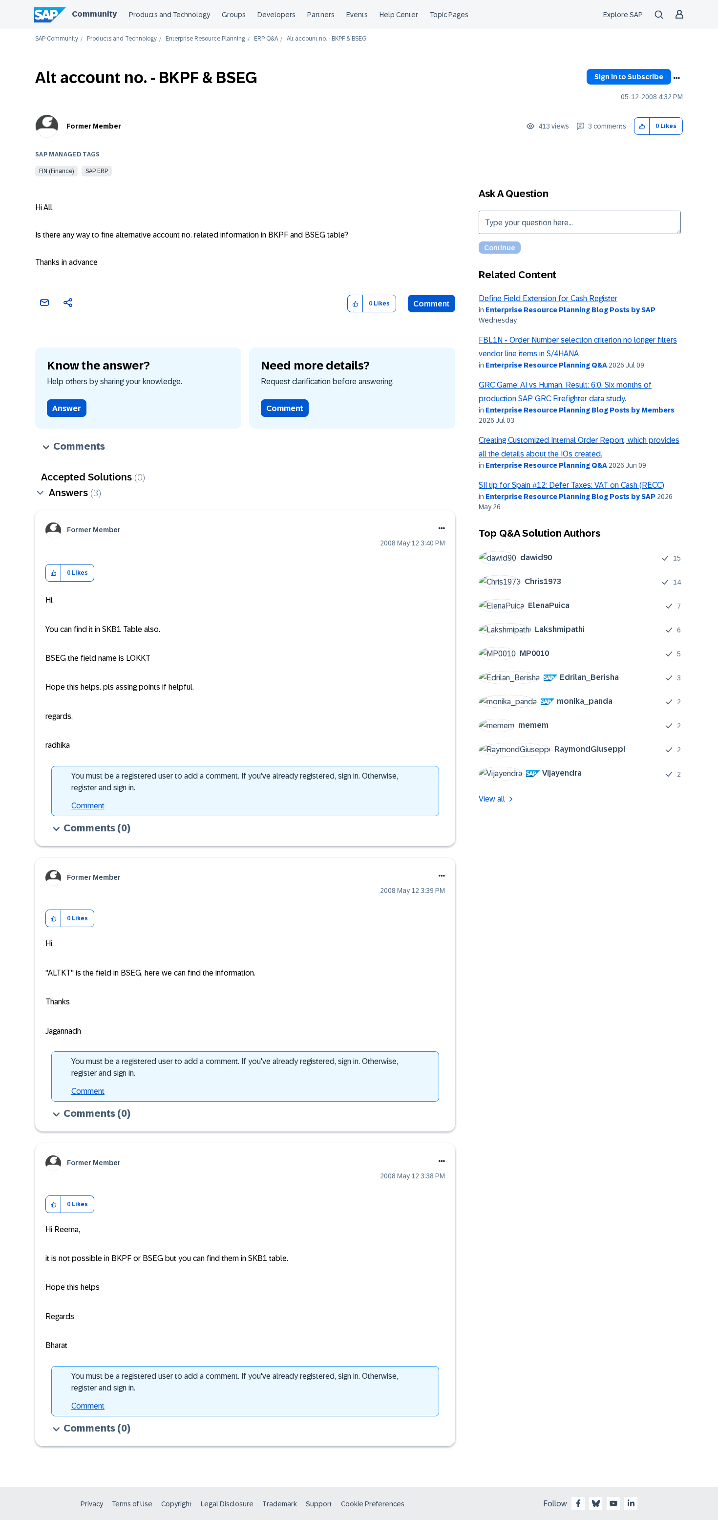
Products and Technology (169, 15)
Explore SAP (623, 15)
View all (492, 799)
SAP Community (56, 39)
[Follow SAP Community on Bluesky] (596, 1503)
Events (357, 15)
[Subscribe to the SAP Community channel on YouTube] (613, 1503)
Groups (234, 15)
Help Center (399, 15)
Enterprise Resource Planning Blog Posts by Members (580, 410)
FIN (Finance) (56, 171)
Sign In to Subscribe (628, 77)
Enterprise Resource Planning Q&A (546, 365)
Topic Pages (449, 15)
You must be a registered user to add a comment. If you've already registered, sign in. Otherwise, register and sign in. (234, 782)
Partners (321, 15)
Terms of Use (132, 1504)
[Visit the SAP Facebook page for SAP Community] (578, 1503)
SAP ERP (96, 171)
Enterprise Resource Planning (205, 39)
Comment (431, 304)
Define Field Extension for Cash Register (548, 298)
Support (319, 1504)
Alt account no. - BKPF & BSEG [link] (327, 39)
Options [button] (676, 78)
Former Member (93, 126)
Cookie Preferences (372, 1504)
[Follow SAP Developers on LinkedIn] (631, 1503)
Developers (276, 15)
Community (94, 14)
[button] (642, 126)
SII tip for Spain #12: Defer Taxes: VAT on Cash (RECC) (571, 485)
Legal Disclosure (227, 1504)
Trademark (279, 1504)
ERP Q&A (266, 39)
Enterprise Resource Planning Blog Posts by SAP (570, 310)
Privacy (92, 1504)
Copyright (176, 1504)
